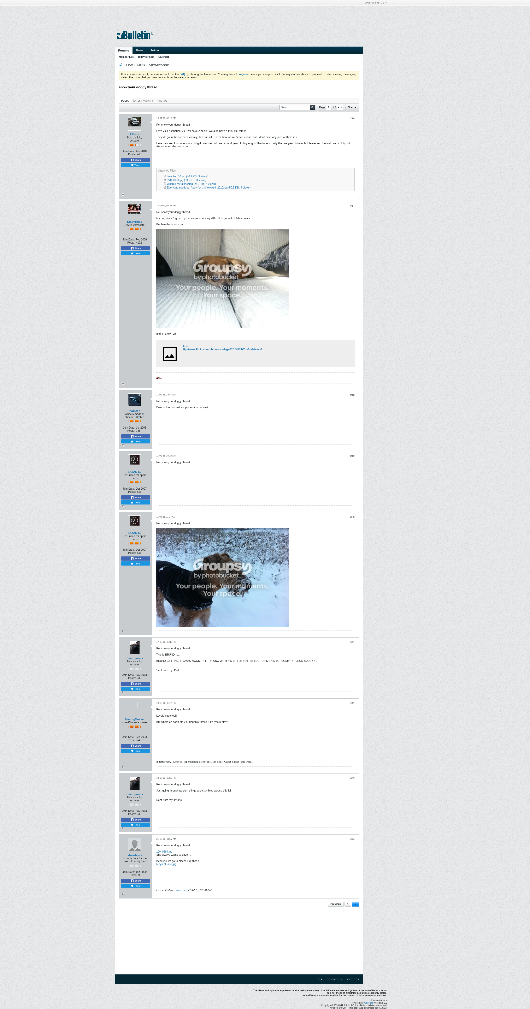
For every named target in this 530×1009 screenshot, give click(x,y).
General (141, 65)
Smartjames (134, 658)
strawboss (134, 855)
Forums (123, 50)
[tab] (125, 100)
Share (137, 160)
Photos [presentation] (162, 101)
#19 (352, 456)
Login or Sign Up (374, 2)
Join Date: (129, 151)
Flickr (185, 346)
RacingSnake (134, 719)
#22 (352, 703)
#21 (352, 642)
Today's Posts (146, 56)
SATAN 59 (134, 471)
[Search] (312, 107)
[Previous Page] (338, 107)
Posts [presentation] (125, 101)
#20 (352, 517)
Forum (129, 65)
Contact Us (334, 979)
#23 (352, 778)
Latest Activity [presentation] (143, 101)
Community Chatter (159, 65)
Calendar (163, 56)
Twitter (155, 50)
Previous (335, 904)
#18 (352, 395)
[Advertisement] (239, 15)
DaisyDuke (134, 221)
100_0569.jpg (164, 851)
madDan (134, 410)
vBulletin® (368, 1003)
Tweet (137, 165)
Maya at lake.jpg (166, 864)
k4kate (134, 134)
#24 (352, 839)
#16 (352, 118)
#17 (352, 205)
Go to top (352, 979)
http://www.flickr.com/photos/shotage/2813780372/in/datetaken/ (222, 349)
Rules (139, 50)
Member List (126, 56)
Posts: (132, 154)
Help (320, 979)
